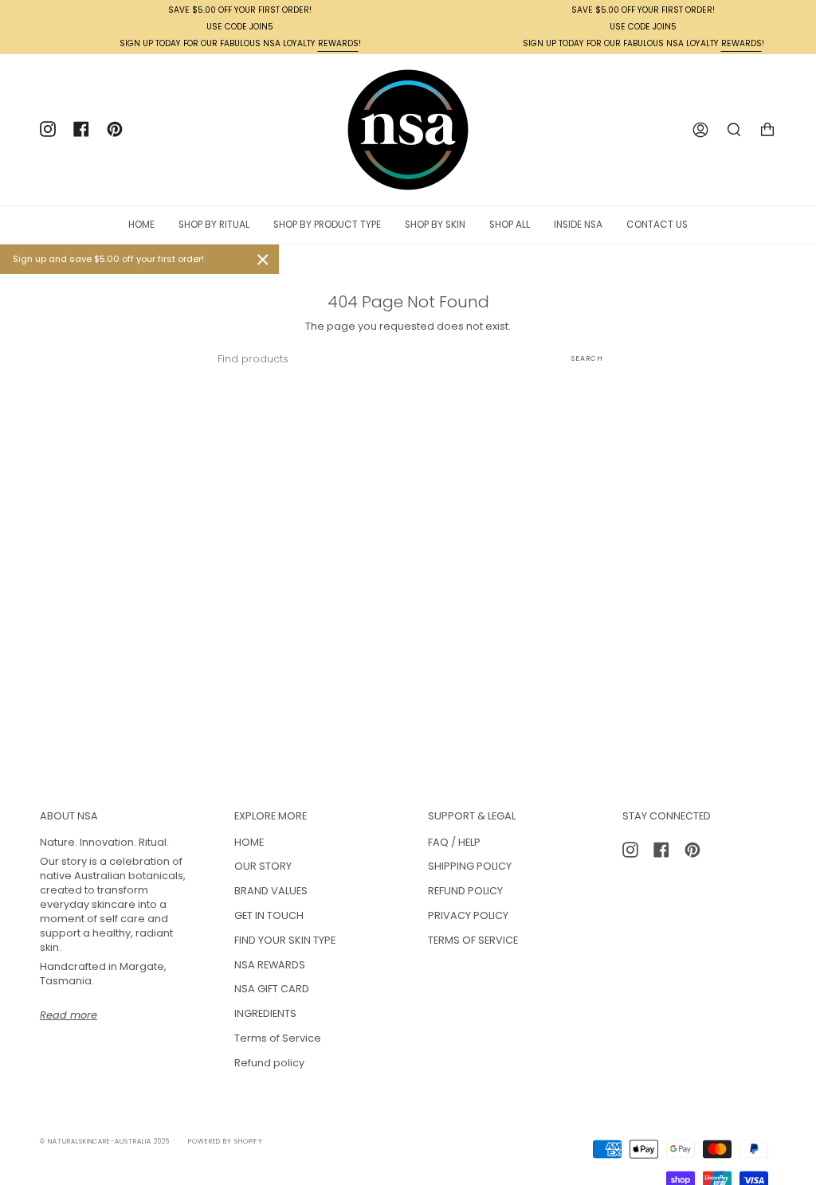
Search (587, 358)
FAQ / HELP (454, 842)
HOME (249, 842)
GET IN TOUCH (269, 915)
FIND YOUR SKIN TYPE (284, 940)
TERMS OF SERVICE (473, 940)
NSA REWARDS (269, 965)
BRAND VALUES (271, 891)
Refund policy (269, 1063)
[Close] (263, 260)
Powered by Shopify (225, 1141)
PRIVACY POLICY (468, 915)
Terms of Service (277, 1038)
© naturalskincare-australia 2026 (105, 1141)
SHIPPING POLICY (470, 866)
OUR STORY (263, 866)
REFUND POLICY (465, 891)
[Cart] (767, 129)
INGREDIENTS (265, 1013)
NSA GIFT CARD (271, 988)
